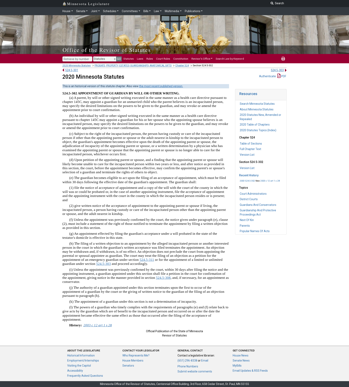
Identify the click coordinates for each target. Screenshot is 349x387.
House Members (132, 360)
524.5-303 (277, 70)
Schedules (109, 11)
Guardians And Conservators (258, 204)
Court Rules (163, 58)
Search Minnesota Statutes (257, 103)
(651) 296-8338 (187, 360)
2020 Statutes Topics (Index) (258, 130)
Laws (140, 58)
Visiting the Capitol (79, 365)
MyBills (237, 365)
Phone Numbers (188, 366)
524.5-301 (71, 70)
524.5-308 (163, 278)
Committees (130, 11)
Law (156, 11)
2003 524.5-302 (247, 181)
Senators (128, 365)
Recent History (249, 175)
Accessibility (75, 370)
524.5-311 (147, 260)
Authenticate (267, 76)
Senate (80, 11)
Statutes (128, 58)
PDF (283, 76)
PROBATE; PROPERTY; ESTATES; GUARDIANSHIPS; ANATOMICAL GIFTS (133, 65)
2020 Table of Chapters (255, 124)
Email (204, 360)
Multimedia (172, 11)
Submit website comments (195, 371)
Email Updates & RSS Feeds (250, 370)
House (66, 11)
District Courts (249, 199)
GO (119, 59)
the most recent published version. (161, 86)
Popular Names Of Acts (255, 231)
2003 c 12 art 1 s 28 (270, 181)
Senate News (241, 360)
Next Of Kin (247, 220)
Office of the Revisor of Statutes (107, 50)
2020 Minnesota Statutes (76, 65)
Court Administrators (253, 193)
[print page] (283, 59)
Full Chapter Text (250, 149)
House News (240, 355)
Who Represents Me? (135, 355)
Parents (245, 225)
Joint (94, 11)
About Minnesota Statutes (256, 109)
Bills (145, 11)
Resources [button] (248, 94)
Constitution (180, 58)
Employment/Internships (83, 360)
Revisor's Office (200, 58)
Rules (149, 58)
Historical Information (81, 355)
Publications (192, 11)
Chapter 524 (182, 65)
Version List (247, 154)
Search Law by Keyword (230, 58)
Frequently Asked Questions (85, 375)
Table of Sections (251, 143)
